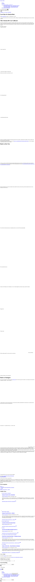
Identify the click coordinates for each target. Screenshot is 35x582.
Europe (6, 12)
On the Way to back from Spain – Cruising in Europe (11, 536)
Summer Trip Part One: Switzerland (8, 494)
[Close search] (1, 578)
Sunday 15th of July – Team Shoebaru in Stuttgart (11, 545)
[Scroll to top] (1, 569)
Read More (8, 501)
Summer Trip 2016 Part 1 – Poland (5, 489)
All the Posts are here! (3, 560)
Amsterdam (1, 12)
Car (4, 12)
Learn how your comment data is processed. (17, 557)
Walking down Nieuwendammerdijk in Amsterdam (7, 487)
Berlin (3, 511)
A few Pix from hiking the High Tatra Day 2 (9, 529)
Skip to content (2, 0)
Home (3, 571)
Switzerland (9, 493)
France (7, 534)
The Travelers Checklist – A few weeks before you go (11, 6)
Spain (12, 534)
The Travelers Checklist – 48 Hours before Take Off (11, 576)
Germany (8, 511)
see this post (14, 379)
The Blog (3, 3)
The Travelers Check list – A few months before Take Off (11, 5)
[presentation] (18, 507)
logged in (5, 555)
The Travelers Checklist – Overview (7, 573)
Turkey (8, 521)
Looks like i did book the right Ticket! (8, 522)
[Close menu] (0, 570)
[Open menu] (1, 11)
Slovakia (3, 527)
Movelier (5, 493)
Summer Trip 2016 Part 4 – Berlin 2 (8, 513)
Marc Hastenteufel (3, 16)
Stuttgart (5, 544)
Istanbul (5, 521)
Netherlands (9, 12)
